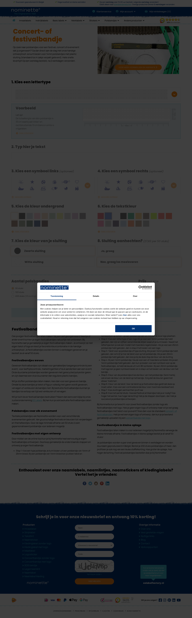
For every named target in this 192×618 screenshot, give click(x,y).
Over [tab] (135, 296)
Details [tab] (96, 296)
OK (133, 328)
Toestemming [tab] (57, 296)
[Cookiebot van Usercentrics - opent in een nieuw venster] (140, 287)
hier (125, 315)
